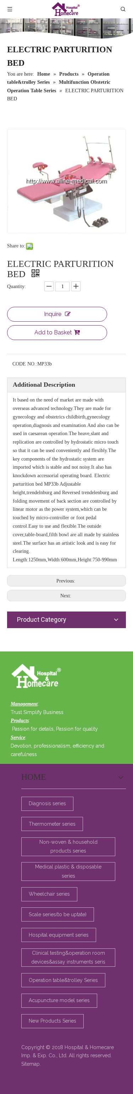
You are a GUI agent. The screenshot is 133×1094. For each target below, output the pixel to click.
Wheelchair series (49, 894)
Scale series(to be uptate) (58, 914)
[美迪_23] (38, 676)
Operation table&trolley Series (63, 980)
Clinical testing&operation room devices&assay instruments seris (68, 957)
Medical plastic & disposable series (68, 871)
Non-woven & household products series (68, 846)
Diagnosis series (47, 803)
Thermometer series (52, 824)
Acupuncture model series (59, 1000)
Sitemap (30, 1064)
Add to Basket (53, 332)
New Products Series (52, 1021)
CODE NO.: (24, 364)
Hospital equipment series (59, 935)
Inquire (52, 314)
